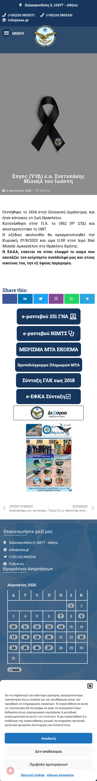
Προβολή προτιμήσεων (49, 764)
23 (81, 637)
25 (25, 647)
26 (37, 647)
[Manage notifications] (10, 770)
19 (37, 637)
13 (49, 626)
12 (37, 626)
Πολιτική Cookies (32, 775)
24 (13, 647)
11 (25, 626)
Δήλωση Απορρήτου (60, 775)
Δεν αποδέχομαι (48, 751)
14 (61, 626)
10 (13, 626)
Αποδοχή (48, 738)
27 (49, 647)
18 (25, 637)
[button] (90, 686)
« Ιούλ (14, 669)
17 (13, 637)
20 (49, 637)
